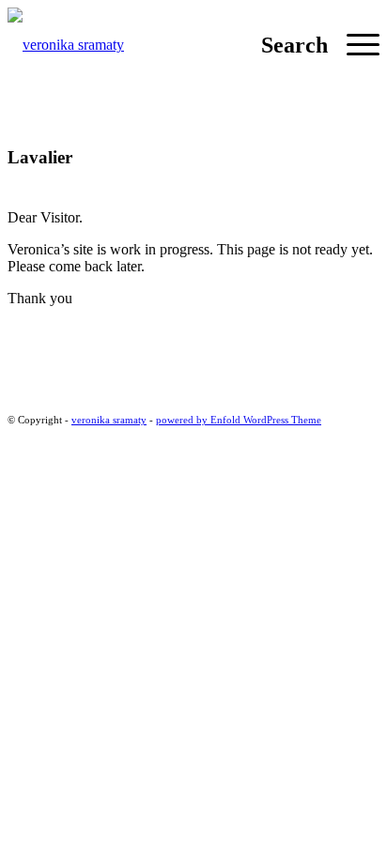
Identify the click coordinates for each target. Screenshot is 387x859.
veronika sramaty (109, 419)
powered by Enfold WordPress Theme (238, 419)
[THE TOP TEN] (193, 330)
